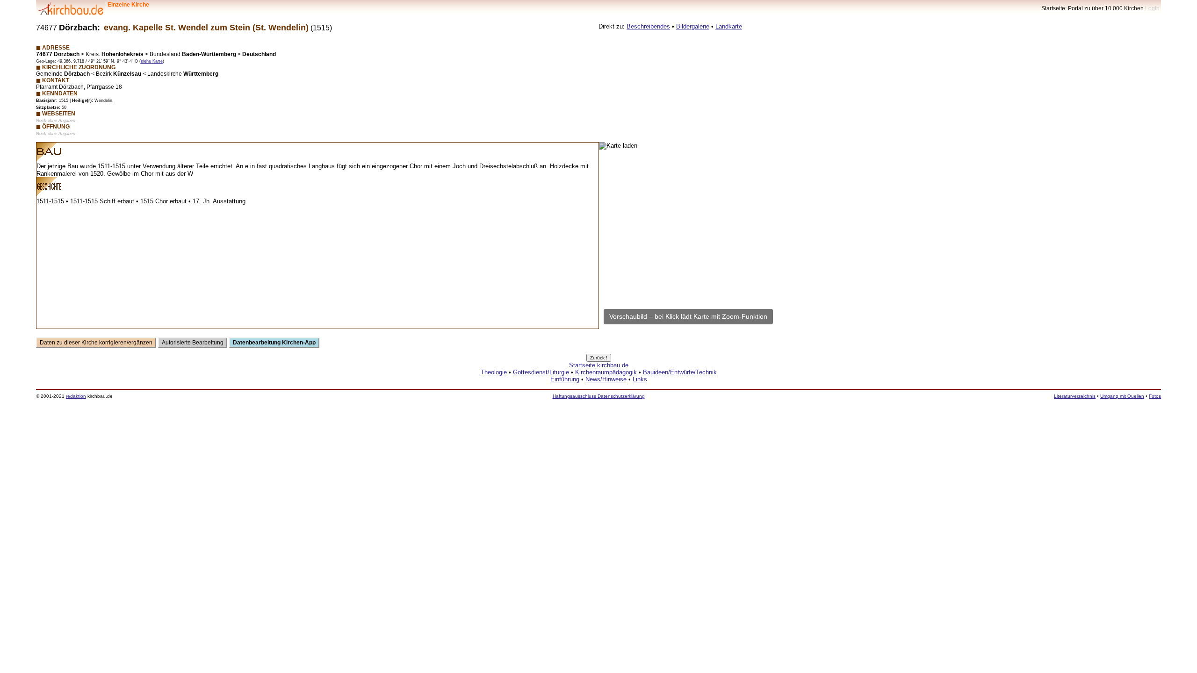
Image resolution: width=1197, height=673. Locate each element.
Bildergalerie (692, 26)
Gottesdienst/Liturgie (541, 372)
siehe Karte (152, 61)
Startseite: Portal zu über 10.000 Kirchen (1092, 8)
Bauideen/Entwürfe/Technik (680, 372)
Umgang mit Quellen (1122, 396)
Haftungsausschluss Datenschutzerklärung (599, 396)
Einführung (564, 379)
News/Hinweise (606, 379)
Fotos (1155, 396)
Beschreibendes (648, 26)
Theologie (494, 372)
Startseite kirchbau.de (598, 365)
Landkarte (728, 26)
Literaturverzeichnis (1075, 396)
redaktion (76, 396)
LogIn (1152, 8)
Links (640, 379)
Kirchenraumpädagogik (606, 372)
